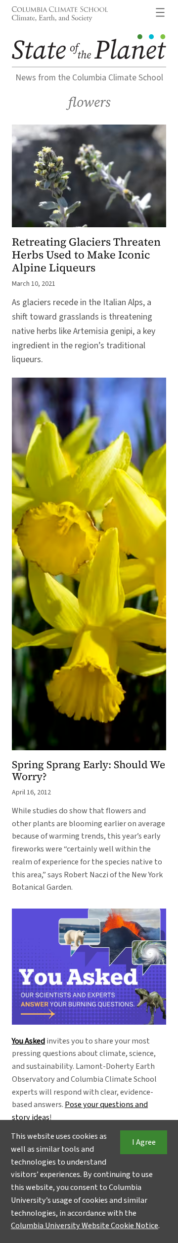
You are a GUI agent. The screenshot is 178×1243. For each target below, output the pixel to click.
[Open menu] (160, 12)
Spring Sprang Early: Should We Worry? (88, 771)
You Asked (28, 1041)
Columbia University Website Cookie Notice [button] (84, 1225)
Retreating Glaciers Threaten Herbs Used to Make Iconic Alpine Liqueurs (86, 254)
